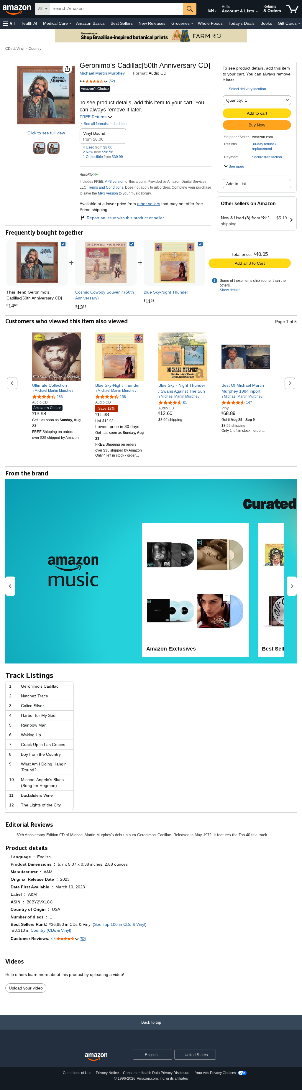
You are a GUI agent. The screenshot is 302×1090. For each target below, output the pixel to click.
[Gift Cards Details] (299, 23)
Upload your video (26, 988)
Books (266, 23)
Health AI (28, 23)
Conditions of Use (77, 1073)
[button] (8, 23)
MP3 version (114, 182)
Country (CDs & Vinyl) (51, 930)
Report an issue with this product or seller (125, 217)
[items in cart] (292, 8)
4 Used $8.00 (97, 147)
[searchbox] (116, 8)
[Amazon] (17, 8)
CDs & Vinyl (14, 49)
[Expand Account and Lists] (257, 11)
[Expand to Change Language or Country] (215, 11)
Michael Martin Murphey (102, 73)
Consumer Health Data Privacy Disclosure (157, 1073)
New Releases (152, 23)
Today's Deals (242, 23)
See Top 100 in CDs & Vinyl (119, 924)
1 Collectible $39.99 (103, 157)
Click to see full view (46, 133)
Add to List (236, 183)
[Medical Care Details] (70, 23)
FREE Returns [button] (94, 116)
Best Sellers (122, 23)
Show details (230, 290)
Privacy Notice (107, 1073)
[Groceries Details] (192, 23)
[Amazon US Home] (96, 1057)
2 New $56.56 (98, 152)
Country (35, 49)
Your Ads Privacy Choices (215, 1073)
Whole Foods (210, 23)
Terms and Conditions (105, 187)
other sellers (148, 203)
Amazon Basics (90, 23)
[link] (106, 262)
